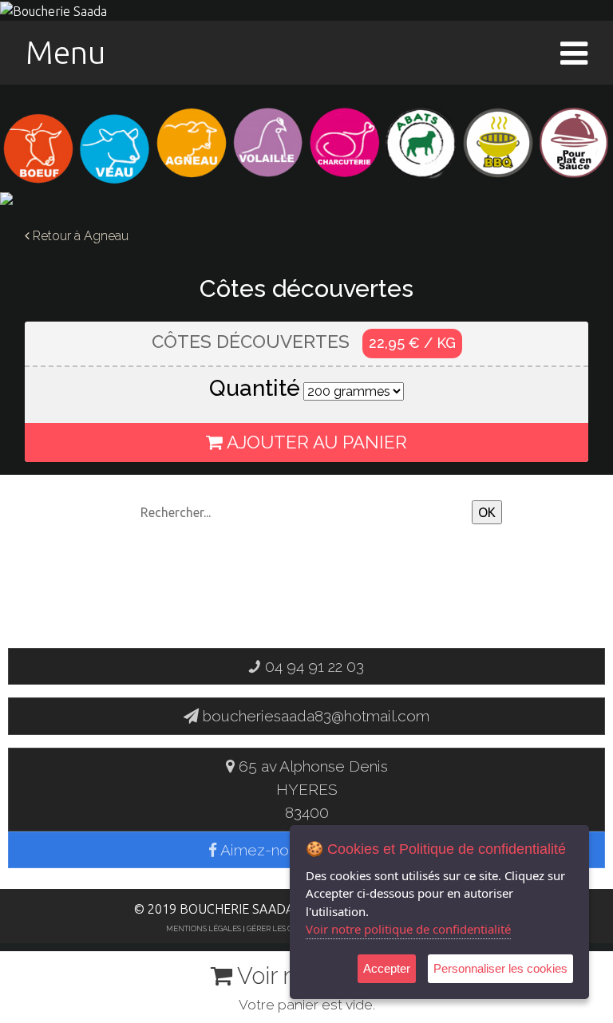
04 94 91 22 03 (312, 666)
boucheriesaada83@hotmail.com (316, 716)
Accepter (386, 968)
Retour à (79, 235)
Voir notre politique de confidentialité (408, 929)
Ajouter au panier (315, 442)
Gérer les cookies (283, 928)
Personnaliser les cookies (500, 968)
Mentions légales (203, 928)
